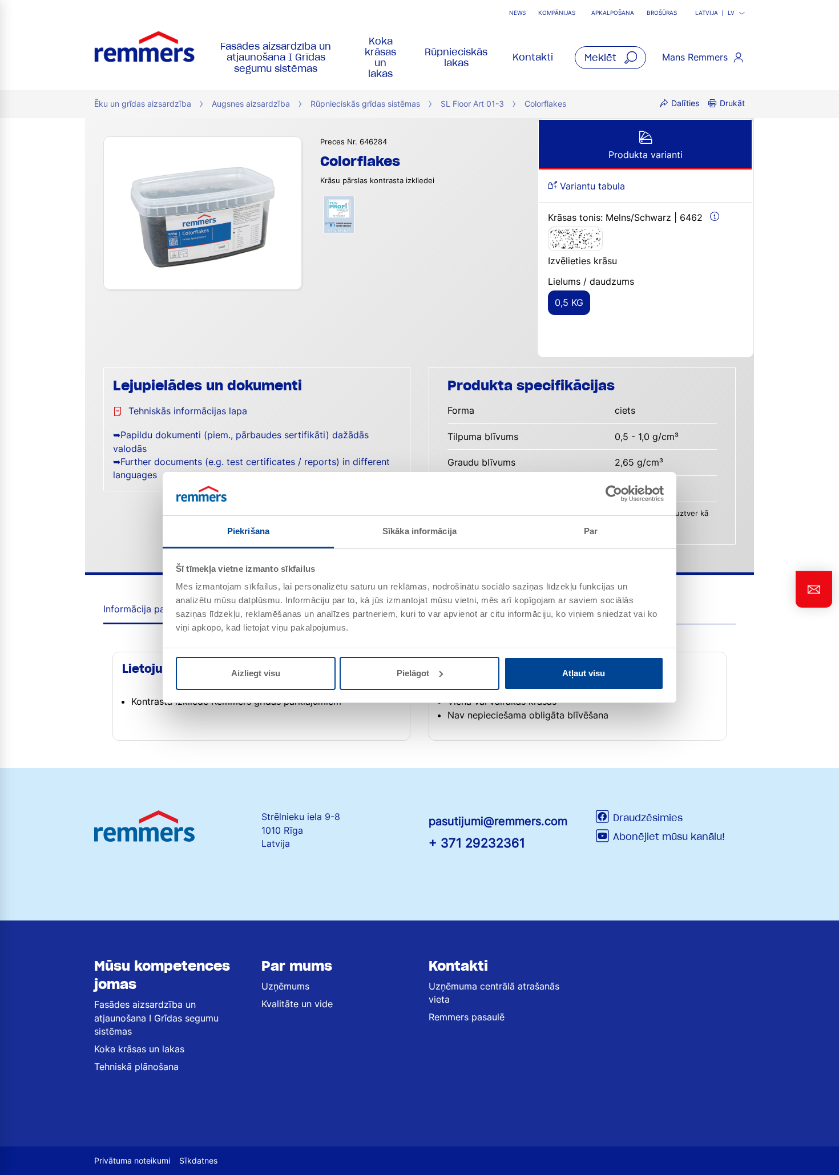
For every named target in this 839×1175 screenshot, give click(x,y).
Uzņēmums (285, 986)
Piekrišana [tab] (248, 531)
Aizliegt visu (255, 673)
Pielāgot (413, 673)
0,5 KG (569, 302)
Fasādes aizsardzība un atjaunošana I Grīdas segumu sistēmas (275, 57)
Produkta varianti (645, 154)
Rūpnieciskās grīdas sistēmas (365, 103)
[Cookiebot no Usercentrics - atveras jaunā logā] (614, 493)
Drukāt (732, 103)
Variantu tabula (591, 186)
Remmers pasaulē (467, 1017)
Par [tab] (591, 531)
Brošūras (662, 13)
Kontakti (533, 57)
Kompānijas (556, 13)
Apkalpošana (612, 13)
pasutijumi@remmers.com (498, 821)
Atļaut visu (583, 673)
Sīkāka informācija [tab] (419, 531)
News (517, 13)
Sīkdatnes (198, 1160)
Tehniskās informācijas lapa (187, 411)
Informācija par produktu (157, 609)
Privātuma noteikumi (132, 1160)
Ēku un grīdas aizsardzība (142, 103)
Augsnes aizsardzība (251, 103)
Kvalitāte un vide (297, 1004)
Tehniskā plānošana (136, 1066)
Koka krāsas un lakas (380, 57)
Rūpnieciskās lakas (456, 57)
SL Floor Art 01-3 (472, 103)
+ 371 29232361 (477, 842)
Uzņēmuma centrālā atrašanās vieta (494, 992)
